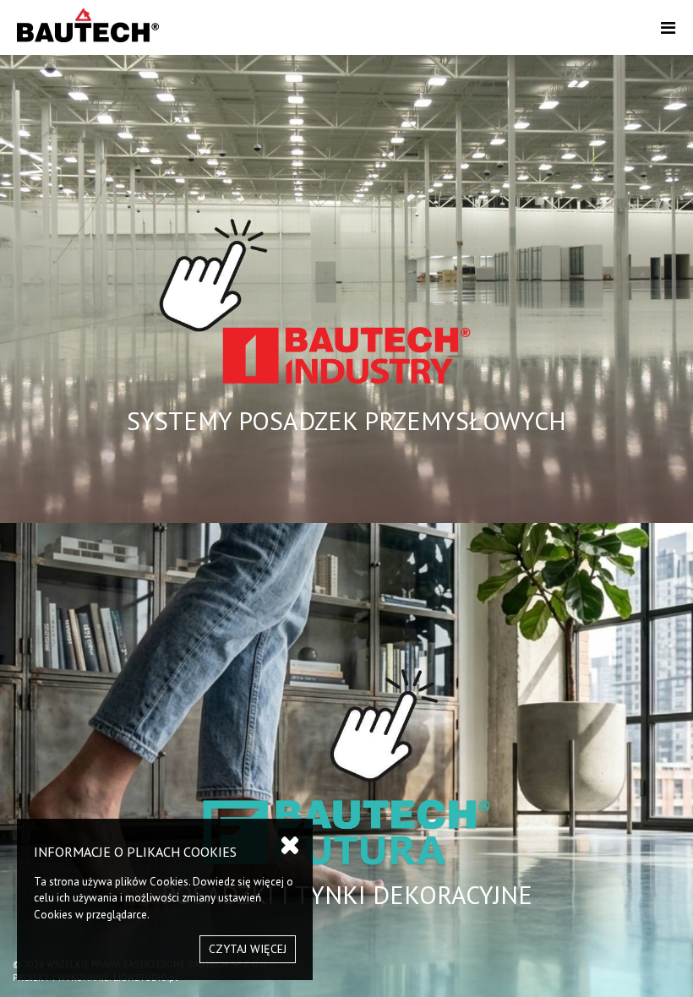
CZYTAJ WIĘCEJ (247, 948)
